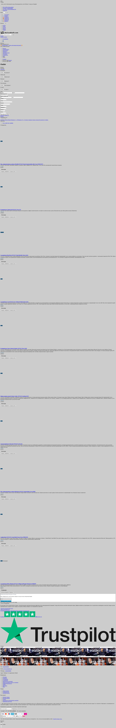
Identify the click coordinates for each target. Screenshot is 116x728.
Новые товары (6, 690)
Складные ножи (26, 610)
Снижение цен (6, 692)
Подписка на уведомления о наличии (10, 700)
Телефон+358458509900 (8, 8)
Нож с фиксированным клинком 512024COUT (21, 164)
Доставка (5, 677)
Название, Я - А (21, 119)
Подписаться (14, 708)
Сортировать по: (3, 117)
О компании (5, 680)
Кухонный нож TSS (10, 209)
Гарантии (5, 678)
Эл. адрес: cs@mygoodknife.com (9, 9)
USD (4, 30)
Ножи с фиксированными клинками (14, 610)
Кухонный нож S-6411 (13, 348)
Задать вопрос (8, 7)
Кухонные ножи (3, 610)
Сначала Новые (4, 118)
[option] (58, 149)
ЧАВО (4, 684)
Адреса (4, 699)
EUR (4, 25)
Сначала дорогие (35, 119)
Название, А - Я (14, 119)
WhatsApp (5, 10)
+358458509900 (5, 666)
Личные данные (6, 697)
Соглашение (5, 679)
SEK (4, 28)
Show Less (5, 609)
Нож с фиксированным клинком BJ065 (17, 491)
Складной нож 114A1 (14, 255)
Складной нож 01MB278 (18, 583)
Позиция (2, 119)
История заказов (6, 698)
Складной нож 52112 (14, 301)
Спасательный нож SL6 (11, 443)
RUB (4, 27)
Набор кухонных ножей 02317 (14, 396)
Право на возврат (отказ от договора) (10, 682)
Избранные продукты (7, 701)
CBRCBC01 (14, 537)
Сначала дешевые (28, 119)
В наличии (41, 119)
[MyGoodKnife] (9, 33)
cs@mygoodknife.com (7, 668)
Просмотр (2, 121)
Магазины (5, 685)
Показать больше (6, 608)
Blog (4, 686)
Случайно (46, 119)
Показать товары (4, 115)
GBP (4, 26)
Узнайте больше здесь (57, 718)
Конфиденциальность (7, 683)
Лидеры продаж (6, 693)
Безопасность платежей (8, 681)
